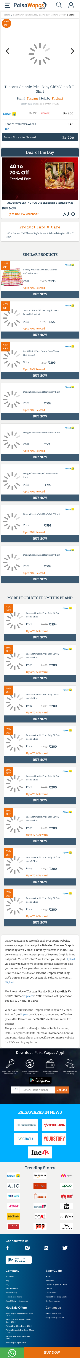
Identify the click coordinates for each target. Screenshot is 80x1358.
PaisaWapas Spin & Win (16, 1343)
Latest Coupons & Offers (56, 1285)
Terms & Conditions (14, 1297)
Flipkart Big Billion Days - (19, 1326)
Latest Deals (51, 1293)
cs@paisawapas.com (55, 1317)
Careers (49, 1289)
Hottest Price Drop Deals (56, 1297)
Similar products (40, 254)
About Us (10, 1276)
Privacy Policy (11, 1293)
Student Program (53, 1301)
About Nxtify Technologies (17, 1301)
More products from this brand (40, 598)
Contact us (53, 1307)
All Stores (50, 1281)
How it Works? (12, 1289)
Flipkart (57, 98)
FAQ (7, 1285)
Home (48, 1276)
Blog (7, 1281)
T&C (7, 129)
